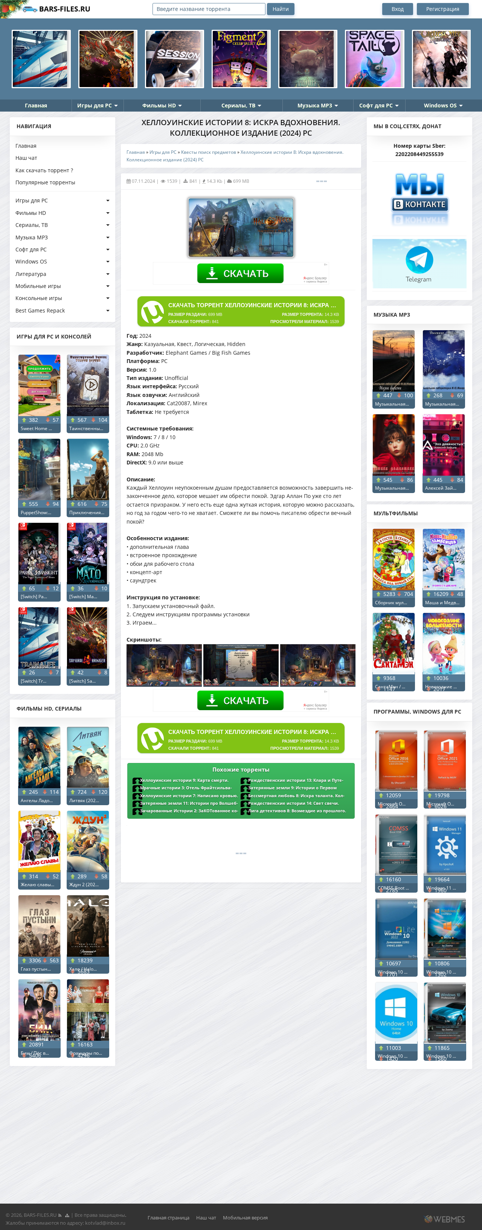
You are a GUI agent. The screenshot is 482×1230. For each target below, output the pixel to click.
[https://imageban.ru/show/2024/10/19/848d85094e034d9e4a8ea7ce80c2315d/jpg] (317, 684)
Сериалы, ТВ (238, 105)
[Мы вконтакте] (419, 196)
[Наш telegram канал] (419, 261)
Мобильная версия (245, 1217)
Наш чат (26, 157)
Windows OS (440, 105)
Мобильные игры (38, 286)
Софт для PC (376, 105)
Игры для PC (94, 105)
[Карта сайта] (67, 1215)
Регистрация (442, 8)
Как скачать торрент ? (44, 170)
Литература (30, 273)
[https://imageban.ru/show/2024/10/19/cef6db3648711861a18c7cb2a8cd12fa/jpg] (164, 684)
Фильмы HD (159, 105)
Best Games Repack (40, 310)
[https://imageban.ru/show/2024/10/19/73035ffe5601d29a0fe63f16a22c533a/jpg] (241, 684)
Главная (36, 105)
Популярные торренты (45, 182)
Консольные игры (38, 298)
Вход (398, 8)
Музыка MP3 (314, 105)
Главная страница (168, 1217)
